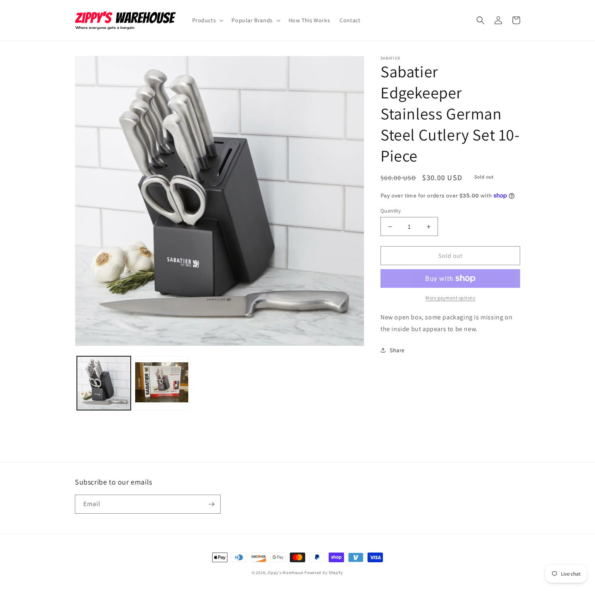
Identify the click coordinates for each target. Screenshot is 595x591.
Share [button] (397, 350)
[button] (207, 20)
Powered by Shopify (323, 572)
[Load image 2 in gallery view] (162, 383)
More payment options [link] (450, 298)
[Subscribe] (211, 504)
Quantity (390, 210)
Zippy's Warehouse (286, 572)
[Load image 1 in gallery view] (104, 383)
